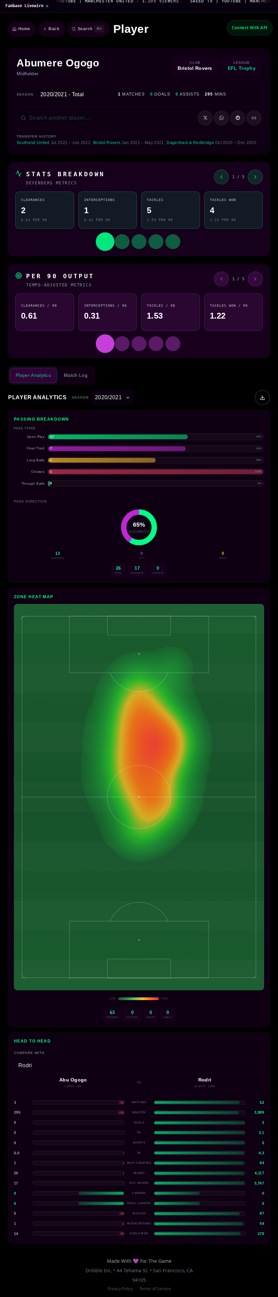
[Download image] (262, 397)
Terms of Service (155, 1289)
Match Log (75, 375)
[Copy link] (253, 117)
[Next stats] (255, 176)
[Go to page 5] (172, 241)
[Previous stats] (221, 176)
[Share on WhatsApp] (221, 117)
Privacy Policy (120, 1289)
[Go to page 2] (122, 241)
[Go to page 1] (105, 241)
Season (25, 94)
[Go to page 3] (139, 241)
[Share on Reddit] (237, 117)
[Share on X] (205, 117)
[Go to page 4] (155, 241)
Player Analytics (33, 375)
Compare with (29, 1053)
